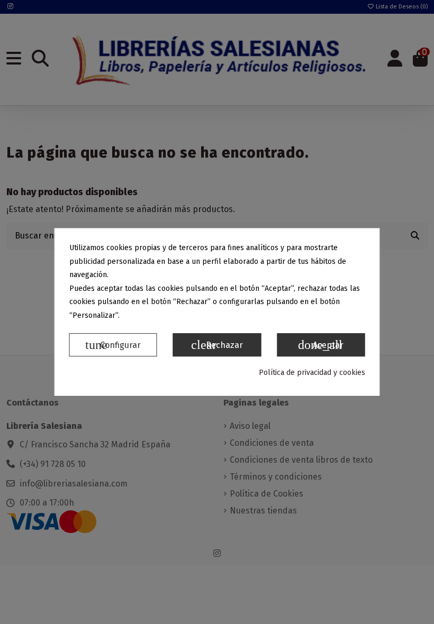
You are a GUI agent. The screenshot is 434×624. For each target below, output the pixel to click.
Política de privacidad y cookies (312, 372)
